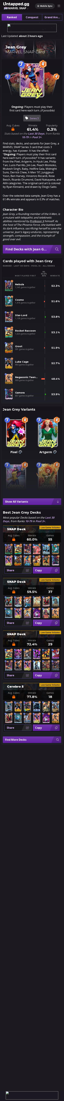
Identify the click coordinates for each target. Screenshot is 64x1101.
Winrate (32, 535)
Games (50, 535)
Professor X (37, 221)
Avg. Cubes (14, 535)
